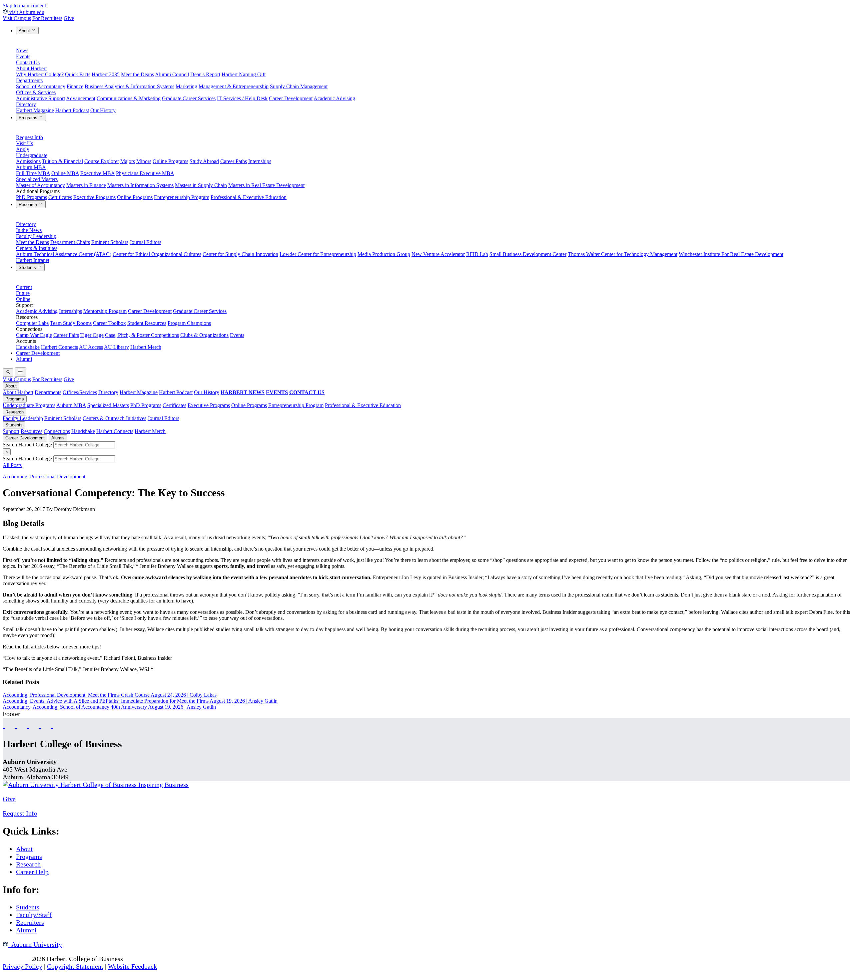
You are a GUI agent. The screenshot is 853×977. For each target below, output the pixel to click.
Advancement (80, 98)
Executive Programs (94, 197)
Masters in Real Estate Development (266, 185)
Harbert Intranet (32, 260)
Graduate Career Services (189, 98)
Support (11, 431)
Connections (57, 431)
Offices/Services (80, 392)
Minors (143, 161)
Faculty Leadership (36, 236)
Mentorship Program (105, 311)
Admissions (28, 161)
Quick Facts (77, 74)
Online (23, 299)
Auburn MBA (31, 167)
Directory (26, 104)
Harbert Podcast (72, 110)
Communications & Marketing (129, 98)
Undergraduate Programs (29, 405)
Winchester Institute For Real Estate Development (731, 254)
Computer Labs (32, 323)
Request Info (29, 137)
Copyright (16, 958)
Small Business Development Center (527, 254)
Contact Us (28, 62)
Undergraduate (31, 155)
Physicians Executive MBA (145, 173)
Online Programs (170, 161)
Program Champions (189, 323)
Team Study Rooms (71, 323)
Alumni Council (172, 74)
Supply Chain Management (299, 86)
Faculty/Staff (34, 914)
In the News (29, 230)
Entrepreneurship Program (181, 197)
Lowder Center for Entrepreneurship (318, 254)
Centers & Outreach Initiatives (114, 418)
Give (69, 18)
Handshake (28, 347)
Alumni (24, 359)
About (25, 30)
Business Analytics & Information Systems (129, 86)
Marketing (186, 86)
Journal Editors (145, 242)
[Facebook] (4, 724)
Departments (29, 80)
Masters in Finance (86, 185)
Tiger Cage (92, 335)
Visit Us (24, 143)
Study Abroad (204, 161)
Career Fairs (66, 335)
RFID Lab (477, 254)
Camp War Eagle (34, 335)
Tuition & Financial (62, 161)
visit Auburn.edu (26, 12)
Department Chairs (70, 242)
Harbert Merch (145, 347)
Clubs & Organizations (204, 335)
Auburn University (35, 944)
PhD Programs (31, 197)
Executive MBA (97, 173)
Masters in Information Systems (140, 185)
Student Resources (146, 323)
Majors (127, 161)
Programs (29, 117)
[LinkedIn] (52, 724)
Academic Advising (334, 98)
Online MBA (65, 173)
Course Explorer (101, 161)
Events (23, 56)
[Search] (8, 372)
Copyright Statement (75, 966)
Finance (75, 86)
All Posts (12, 465)
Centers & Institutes (36, 248)
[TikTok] (40, 724)
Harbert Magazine (35, 110)
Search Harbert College (28, 444)
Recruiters (30, 922)
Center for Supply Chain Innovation (240, 254)
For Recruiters (47, 18)
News (22, 50)
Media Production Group (384, 254)
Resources (31, 431)
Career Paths (233, 161)
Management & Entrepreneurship (234, 86)
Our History (103, 110)
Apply (22, 149)
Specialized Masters (37, 179)
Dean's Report (205, 74)
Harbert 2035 (106, 74)
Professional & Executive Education (249, 197)
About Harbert (31, 68)
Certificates (60, 197)
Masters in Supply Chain (201, 185)
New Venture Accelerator (438, 254)
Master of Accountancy (40, 185)
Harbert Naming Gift (244, 74)
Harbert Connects (59, 347)
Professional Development (57, 476)
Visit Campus (17, 18)
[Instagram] (28, 724)
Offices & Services (36, 92)
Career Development (291, 98)
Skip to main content (24, 5)
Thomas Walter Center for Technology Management (622, 254)
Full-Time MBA (33, 173)
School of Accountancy (40, 86)
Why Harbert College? (40, 74)
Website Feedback (132, 966)
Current (24, 287)
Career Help (32, 871)
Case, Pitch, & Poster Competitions (142, 335)
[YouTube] (16, 724)
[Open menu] (20, 371)
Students (28, 267)
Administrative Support (40, 98)
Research (28, 204)
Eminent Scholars (109, 242)
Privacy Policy (22, 966)
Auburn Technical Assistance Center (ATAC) (63, 254)
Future (23, 293)
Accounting (15, 476)
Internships (259, 161)
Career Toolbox (109, 323)
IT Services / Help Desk (242, 98)
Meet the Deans (137, 74)
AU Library (116, 347)
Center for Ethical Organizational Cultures (157, 254)
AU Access (91, 347)
